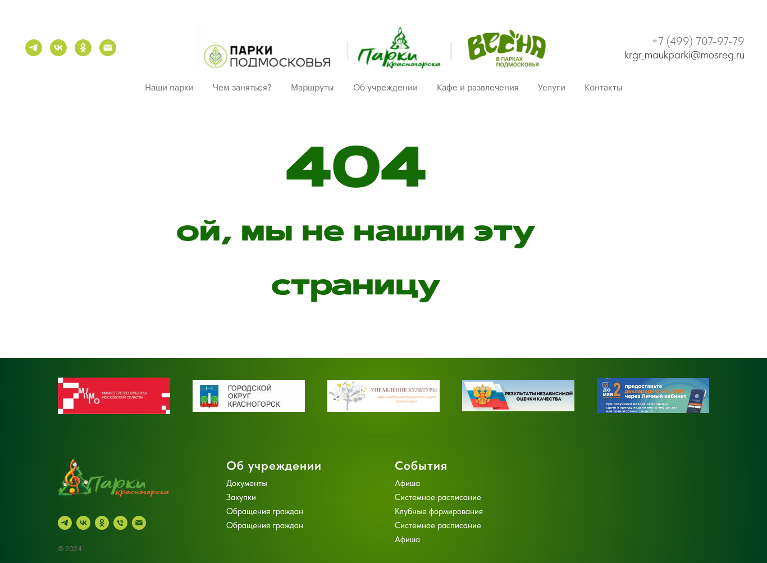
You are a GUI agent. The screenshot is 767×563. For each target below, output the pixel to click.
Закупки (241, 497)
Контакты (604, 88)
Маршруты (312, 88)
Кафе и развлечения (478, 88)
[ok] (83, 47)
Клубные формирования (439, 511)
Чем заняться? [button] (242, 88)
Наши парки (169, 88)
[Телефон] (120, 523)
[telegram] (33, 47)
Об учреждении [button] (385, 88)
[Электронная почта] (107, 47)
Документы (246, 483)
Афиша (407, 483)
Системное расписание (438, 497)
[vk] (58, 47)
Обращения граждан (264, 511)
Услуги (551, 88)
